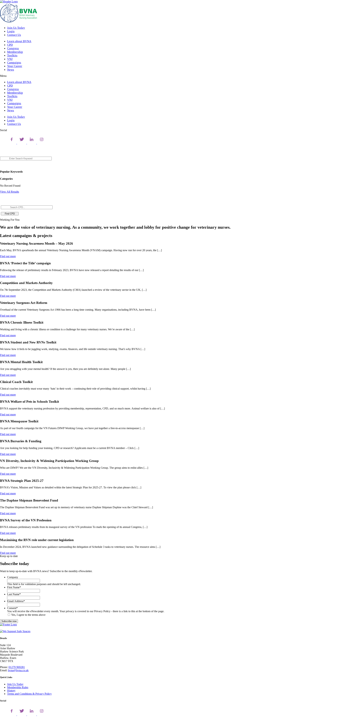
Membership (15, 52)
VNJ (10, 59)
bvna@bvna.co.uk (18, 670)
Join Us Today (16, 27)
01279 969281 (17, 667)
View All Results (9, 191)
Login (11, 31)
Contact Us (14, 35)
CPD (10, 44)
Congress (13, 48)
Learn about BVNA (19, 41)
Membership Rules (17, 687)
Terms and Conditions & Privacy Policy (29, 693)
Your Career (14, 66)
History (11, 690)
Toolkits (12, 55)
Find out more (8, 256)
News (10, 69)
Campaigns (14, 62)
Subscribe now (9, 621)
